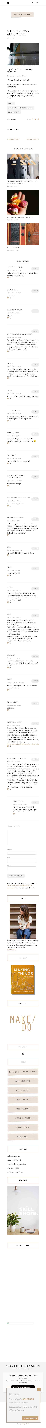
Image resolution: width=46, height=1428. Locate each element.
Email (9, 857)
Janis (9, 390)
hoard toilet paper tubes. (16, 1164)
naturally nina (15, 267)
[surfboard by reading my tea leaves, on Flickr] (23, 65)
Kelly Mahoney (14, 722)
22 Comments (11, 119)
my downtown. (14, 247)
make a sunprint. (13, 1156)
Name (9, 850)
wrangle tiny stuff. (14, 1160)
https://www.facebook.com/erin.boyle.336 (23, 744)
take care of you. (13, 1168)
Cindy (10, 363)
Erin (9, 614)
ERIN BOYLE (13, 129)
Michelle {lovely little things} (15, 476)
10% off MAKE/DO (30, 1418)
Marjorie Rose (14, 410)
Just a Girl (12, 290)
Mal (9, 547)
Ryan (9, 680)
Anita (10, 567)
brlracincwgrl (15, 310)
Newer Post (13, 139)
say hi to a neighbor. (15, 1172)
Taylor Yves (13, 433)
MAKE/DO (28, 1399)
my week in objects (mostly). (19, 217)
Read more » (12, 949)
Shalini (11, 655)
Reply (35, 268)
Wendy (10, 587)
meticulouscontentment (20, 334)
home (11, 103)
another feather (16, 518)
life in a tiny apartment (21, 108)
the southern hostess (18, 498)
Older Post (32, 139)
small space (14, 112)
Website (9, 865)
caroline (11, 455)
